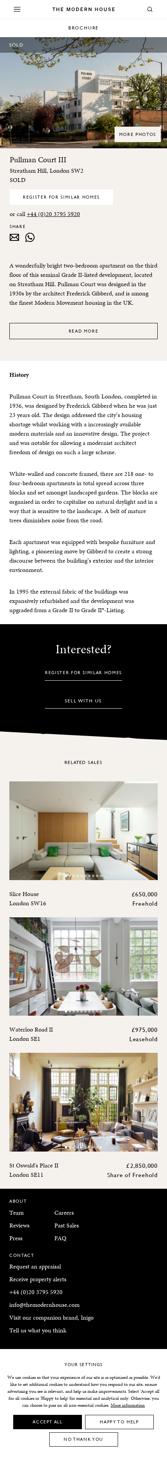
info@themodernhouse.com (44, 1304)
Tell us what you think (37, 1330)
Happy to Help (119, 1422)
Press (16, 1238)
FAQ (60, 1238)
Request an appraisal (35, 1266)
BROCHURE (83, 28)
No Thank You (83, 1439)
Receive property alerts (37, 1279)
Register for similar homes (61, 197)
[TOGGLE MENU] (17, 9)
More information (128, 1405)
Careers (64, 1212)
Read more (84, 331)
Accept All (48, 1422)
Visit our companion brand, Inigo (51, 1317)
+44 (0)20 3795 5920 (53, 213)
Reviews (19, 1225)
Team (16, 1212)
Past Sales (66, 1225)
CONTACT (22, 1255)
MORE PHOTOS (137, 134)
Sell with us (84, 701)
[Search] (150, 9)
